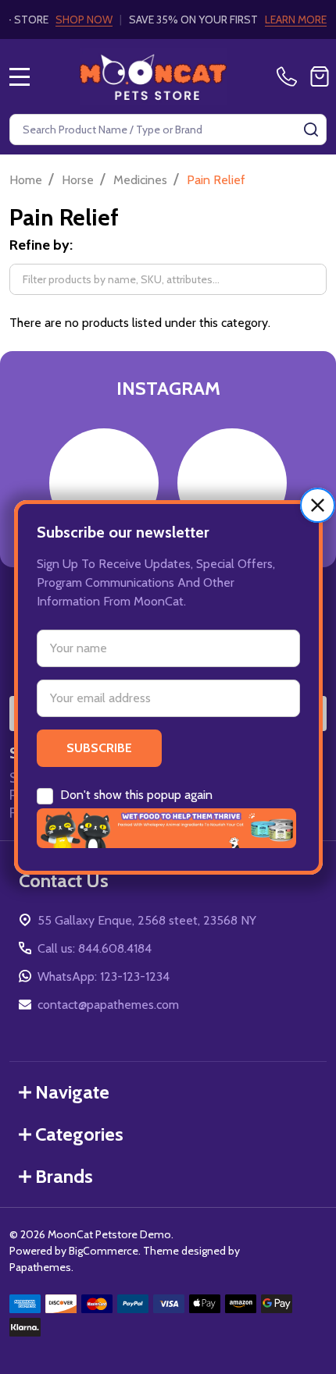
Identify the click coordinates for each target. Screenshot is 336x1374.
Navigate (72, 1092)
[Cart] (319, 76)
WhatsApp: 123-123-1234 (104, 976)
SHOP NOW (84, 19)
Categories (79, 1134)
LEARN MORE (296, 19)
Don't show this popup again (136, 793)
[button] (317, 504)
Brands (64, 1176)
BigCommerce (103, 1251)
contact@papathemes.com (108, 1004)
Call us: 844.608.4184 (95, 948)
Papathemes (40, 1267)
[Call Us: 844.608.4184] (290, 76)
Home (25, 179)
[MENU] (19, 76)
